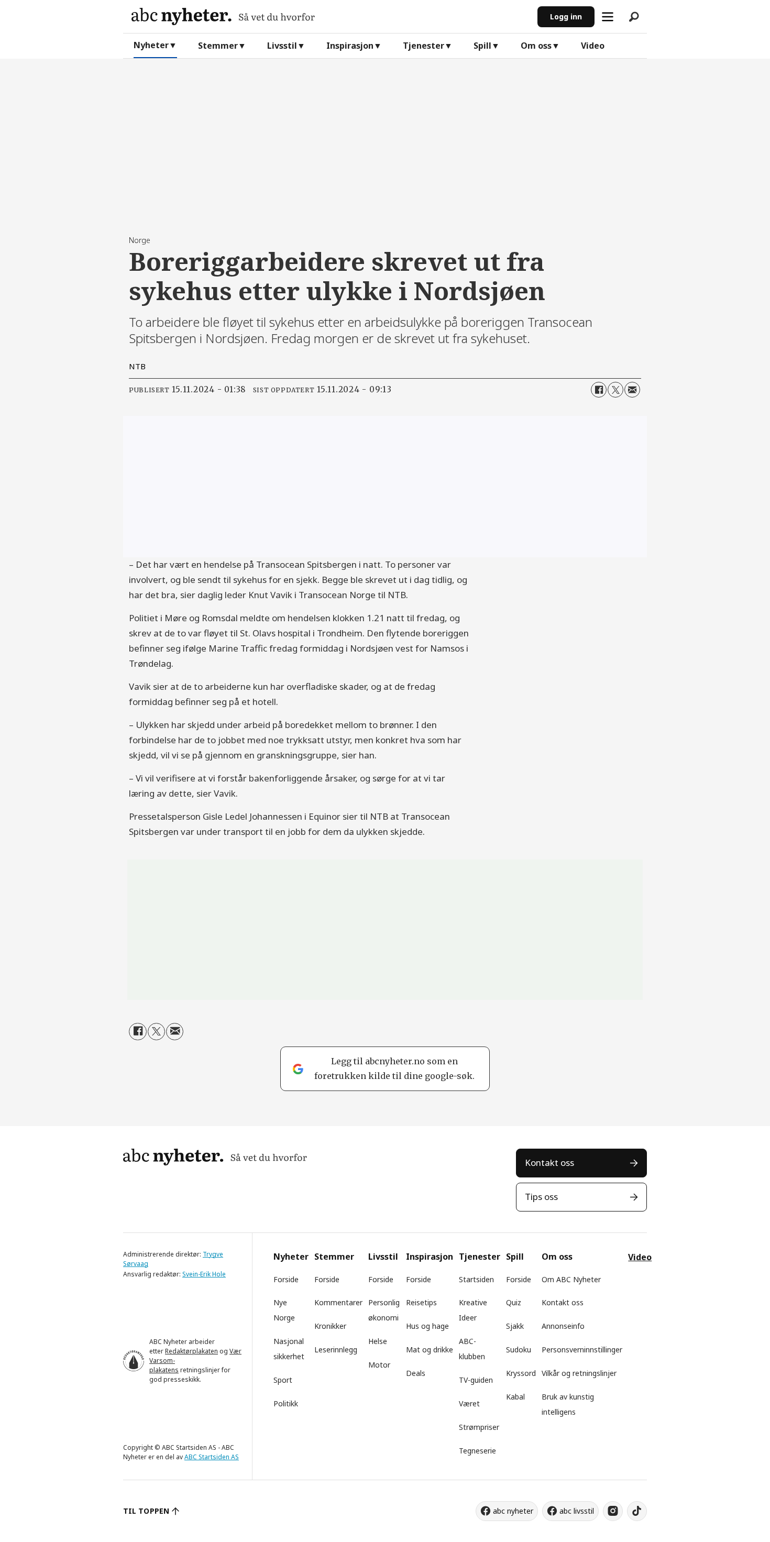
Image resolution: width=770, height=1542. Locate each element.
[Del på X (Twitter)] (615, 390)
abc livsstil (576, 1511)
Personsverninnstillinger (582, 1349)
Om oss (536, 45)
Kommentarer (338, 1302)
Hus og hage (427, 1326)
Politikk (285, 1403)
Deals (415, 1373)
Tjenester (423, 45)
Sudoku (518, 1349)
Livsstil (282, 45)
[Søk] (634, 17)
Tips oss (541, 1197)
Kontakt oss (549, 1162)
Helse (377, 1341)
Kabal (515, 1397)
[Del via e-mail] (632, 390)
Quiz (513, 1302)
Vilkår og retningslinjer (579, 1373)
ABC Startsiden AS (211, 1456)
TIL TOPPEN (146, 1511)
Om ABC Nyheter (571, 1279)
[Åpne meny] (607, 17)
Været (469, 1403)
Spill (482, 45)
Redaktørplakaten (191, 1351)
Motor (379, 1365)
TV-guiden (476, 1380)
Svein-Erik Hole (204, 1274)
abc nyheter (513, 1511)
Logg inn (566, 16)
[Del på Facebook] (599, 390)
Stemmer (218, 45)
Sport (282, 1380)
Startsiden (476, 1279)
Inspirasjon (349, 45)
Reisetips (421, 1302)
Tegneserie (477, 1451)
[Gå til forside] (330, 16)
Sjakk (515, 1326)
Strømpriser (479, 1427)
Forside (286, 1279)
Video (592, 45)
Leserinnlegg (335, 1349)
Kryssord (521, 1373)
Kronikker (330, 1326)
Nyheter (151, 45)
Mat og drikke (429, 1349)
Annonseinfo (563, 1326)
